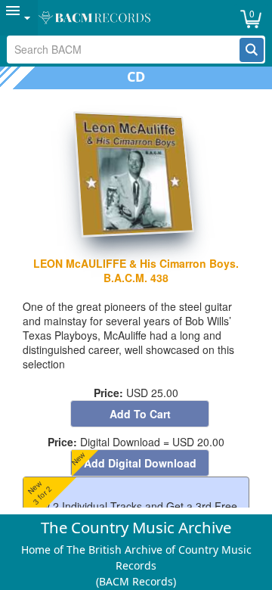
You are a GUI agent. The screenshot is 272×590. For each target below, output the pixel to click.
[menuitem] (19, 18)
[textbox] (124, 49)
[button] (252, 50)
